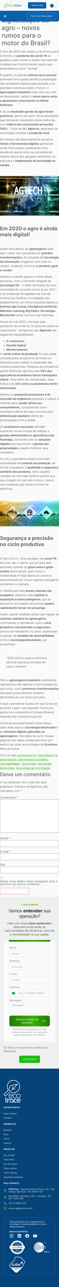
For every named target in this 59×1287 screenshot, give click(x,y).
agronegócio (8, 759)
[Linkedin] (19, 1236)
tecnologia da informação (33, 768)
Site (2, 864)
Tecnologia (28, 763)
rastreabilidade (10, 763)
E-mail (5, 851)
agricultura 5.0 (47, 755)
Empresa (14, 960)
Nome (5, 838)
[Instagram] (11, 1236)
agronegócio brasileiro (33, 759)
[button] (5, 16)
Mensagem (15, 1000)
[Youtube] (35, 1236)
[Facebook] (27, 1236)
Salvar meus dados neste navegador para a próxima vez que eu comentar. (28, 883)
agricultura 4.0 (27, 755)
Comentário (9, 797)
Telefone (14, 987)
